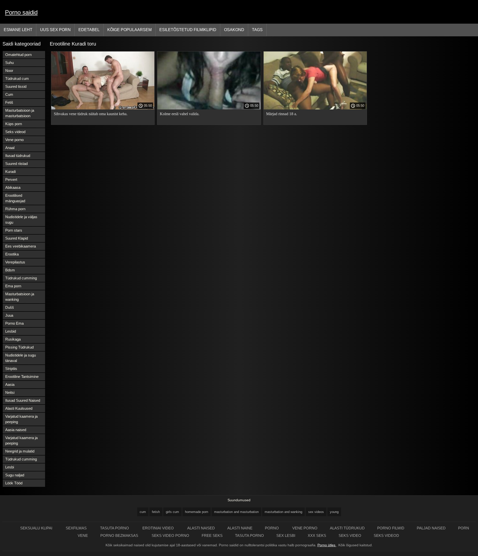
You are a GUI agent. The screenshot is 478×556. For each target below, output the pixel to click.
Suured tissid (15, 86)
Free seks (212, 535)
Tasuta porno (115, 528)
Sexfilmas (77, 528)
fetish (156, 512)
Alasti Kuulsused (18, 408)
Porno (272, 528)
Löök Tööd (13, 483)
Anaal (9, 148)
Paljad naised (431, 528)
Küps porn (13, 124)
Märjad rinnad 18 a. (281, 114)
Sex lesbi (285, 535)
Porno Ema (14, 323)
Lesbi (9, 467)
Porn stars (13, 230)
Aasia (9, 384)
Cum (9, 94)
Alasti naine (239, 528)
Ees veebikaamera (20, 246)
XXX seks (317, 535)
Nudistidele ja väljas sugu (21, 219)
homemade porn (196, 512)
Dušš (9, 307)
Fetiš (9, 102)
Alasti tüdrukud (347, 528)
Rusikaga (13, 339)
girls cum (172, 512)
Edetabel (89, 30)
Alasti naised (201, 528)
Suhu (9, 62)
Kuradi (10, 171)
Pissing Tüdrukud (19, 347)
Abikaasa (12, 187)
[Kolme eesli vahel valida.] (208, 108)
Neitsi (9, 392)
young (334, 512)
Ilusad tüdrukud (17, 155)
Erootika (12, 254)
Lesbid (10, 331)
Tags (257, 30)
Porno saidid (21, 12)
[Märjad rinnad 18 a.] (315, 108)
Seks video (350, 535)
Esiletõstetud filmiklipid (187, 30)
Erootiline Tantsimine (22, 376)
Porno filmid (390, 528)
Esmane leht (18, 30)
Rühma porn (15, 209)
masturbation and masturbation (236, 512)
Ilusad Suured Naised (22, 400)
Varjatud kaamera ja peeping (21, 419)
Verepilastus (15, 262)
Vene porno (14, 140)
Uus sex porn (55, 30)
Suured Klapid (16, 238)
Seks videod (15, 132)
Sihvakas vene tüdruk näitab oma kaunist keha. (90, 114)
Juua (9, 315)
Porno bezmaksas (119, 535)
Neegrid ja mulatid (19, 451)
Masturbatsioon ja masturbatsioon (19, 113)
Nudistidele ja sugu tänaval (20, 358)
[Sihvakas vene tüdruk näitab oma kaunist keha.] (102, 108)
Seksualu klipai (36, 528)
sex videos (316, 512)
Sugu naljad (14, 475)
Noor (9, 70)
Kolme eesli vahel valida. (179, 114)
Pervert (11, 179)
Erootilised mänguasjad (15, 198)
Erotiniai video (158, 528)
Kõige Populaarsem (129, 30)
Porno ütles (326, 545)
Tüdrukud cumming (21, 278)
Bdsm (10, 270)
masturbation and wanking (283, 512)
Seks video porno (170, 535)
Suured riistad (16, 163)
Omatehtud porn (18, 54)
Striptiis (11, 368)
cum (143, 512)
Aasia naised (15, 430)
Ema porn (13, 286)
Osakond (234, 30)
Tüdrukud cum (17, 78)
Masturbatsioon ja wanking (19, 297)
